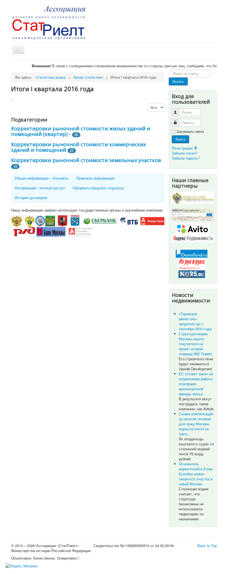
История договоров (31, 197)
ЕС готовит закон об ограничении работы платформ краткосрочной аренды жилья (196, 383)
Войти (180, 139)
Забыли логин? (184, 153)
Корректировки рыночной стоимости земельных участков (86, 160)
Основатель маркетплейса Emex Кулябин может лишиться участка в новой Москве (196, 473)
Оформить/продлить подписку (98, 187)
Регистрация (183, 148)
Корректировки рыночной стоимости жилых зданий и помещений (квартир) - (80, 131)
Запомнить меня (190, 131)
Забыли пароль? (186, 158)
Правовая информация (95, 178)
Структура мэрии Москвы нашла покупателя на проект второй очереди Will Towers (195, 343)
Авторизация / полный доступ (40, 187)
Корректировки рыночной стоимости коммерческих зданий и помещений (78, 147)
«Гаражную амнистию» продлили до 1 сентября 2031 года (195, 321)
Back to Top (207, 545)
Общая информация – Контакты (41, 178)
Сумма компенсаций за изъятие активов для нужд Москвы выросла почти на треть (196, 423)
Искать (178, 81)
